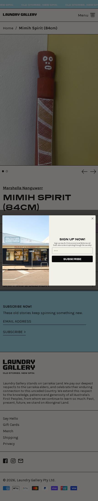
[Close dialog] (92, 218)
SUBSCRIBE (72, 258)
